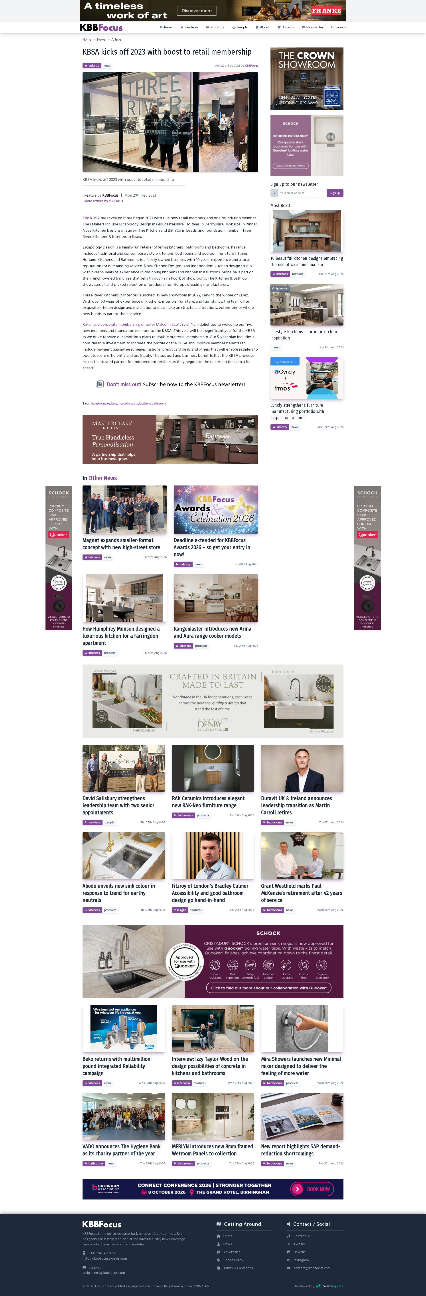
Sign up (335, 193)
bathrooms (159, 403)
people (109, 822)
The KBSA (91, 218)
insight (181, 910)
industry (94, 65)
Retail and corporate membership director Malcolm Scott (132, 324)
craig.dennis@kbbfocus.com (104, 1272)
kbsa (114, 403)
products (201, 646)
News (101, 39)
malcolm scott (128, 403)
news (107, 65)
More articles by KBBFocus (103, 201)
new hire (94, 822)
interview (183, 1083)
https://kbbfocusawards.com (105, 1258)
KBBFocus (251, 65)
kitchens (144, 403)
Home (87, 39)
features (109, 653)
